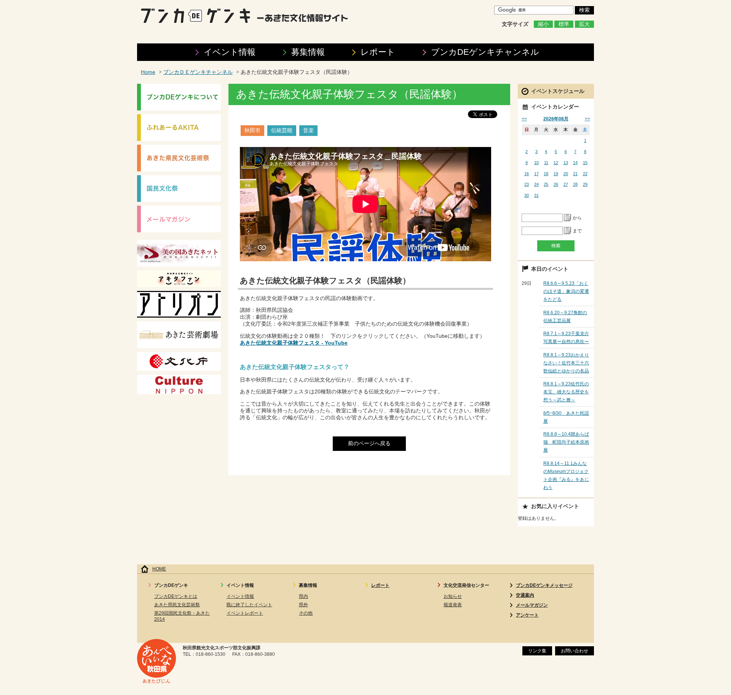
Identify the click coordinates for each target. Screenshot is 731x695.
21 (575, 173)
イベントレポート (245, 613)
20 (565, 173)
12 (556, 162)
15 (585, 162)
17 (536, 173)
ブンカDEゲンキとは (175, 596)
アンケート (527, 615)
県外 (303, 604)
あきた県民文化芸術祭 (177, 604)
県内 (303, 596)
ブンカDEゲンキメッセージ (544, 585)
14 (575, 162)
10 (536, 162)
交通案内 (525, 595)
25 (546, 184)
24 (536, 184)
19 (556, 173)
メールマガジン (532, 605)
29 (585, 184)
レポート (378, 52)
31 (536, 195)
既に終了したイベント (249, 604)
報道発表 (453, 604)
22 (585, 173)
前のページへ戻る (369, 443)
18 (546, 173)
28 (575, 184)
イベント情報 (229, 52)
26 (556, 184)
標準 (564, 24)
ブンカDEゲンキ (485, 52)
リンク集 (537, 650)
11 (546, 162)
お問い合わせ (574, 650)
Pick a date (567, 218)
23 (526, 184)
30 (526, 195)
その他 (306, 613)
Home (148, 72)
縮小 (543, 24)
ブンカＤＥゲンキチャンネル (198, 72)
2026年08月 (555, 118)
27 (565, 184)
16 (526, 173)
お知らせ (453, 596)
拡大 (584, 24)
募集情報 (308, 52)
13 (565, 162)
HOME (159, 569)
